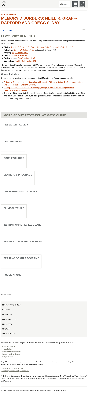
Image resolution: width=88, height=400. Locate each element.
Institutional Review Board (22, 224)
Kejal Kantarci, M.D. (20, 53)
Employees (7, 324)
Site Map (6, 329)
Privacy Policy (6, 349)
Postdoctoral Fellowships (23, 241)
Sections (7, 30)
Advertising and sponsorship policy (13, 368)
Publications (12, 274)
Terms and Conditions (8, 346)
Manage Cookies (7, 356)
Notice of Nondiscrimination (10, 354)
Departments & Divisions (20, 191)
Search (82, 6)
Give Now (6, 310)
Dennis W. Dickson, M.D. (24, 50)
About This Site (8, 334)
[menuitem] (65, 4)
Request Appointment (11, 305)
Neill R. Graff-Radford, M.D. (26, 61)
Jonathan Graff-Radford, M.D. (62, 47)
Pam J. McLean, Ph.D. (27, 58)
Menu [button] (75, 6)
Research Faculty (16, 124)
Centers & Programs (18, 174)
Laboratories (8, 15)
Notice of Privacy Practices (11, 351)
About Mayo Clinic (10, 319)
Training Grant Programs (21, 258)
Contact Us (7, 314)
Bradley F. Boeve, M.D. (20, 47)
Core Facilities (14, 158)
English (64, 4)
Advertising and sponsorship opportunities (15, 371)
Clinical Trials (14, 208)
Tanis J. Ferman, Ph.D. (40, 47)
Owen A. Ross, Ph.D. (21, 55)
